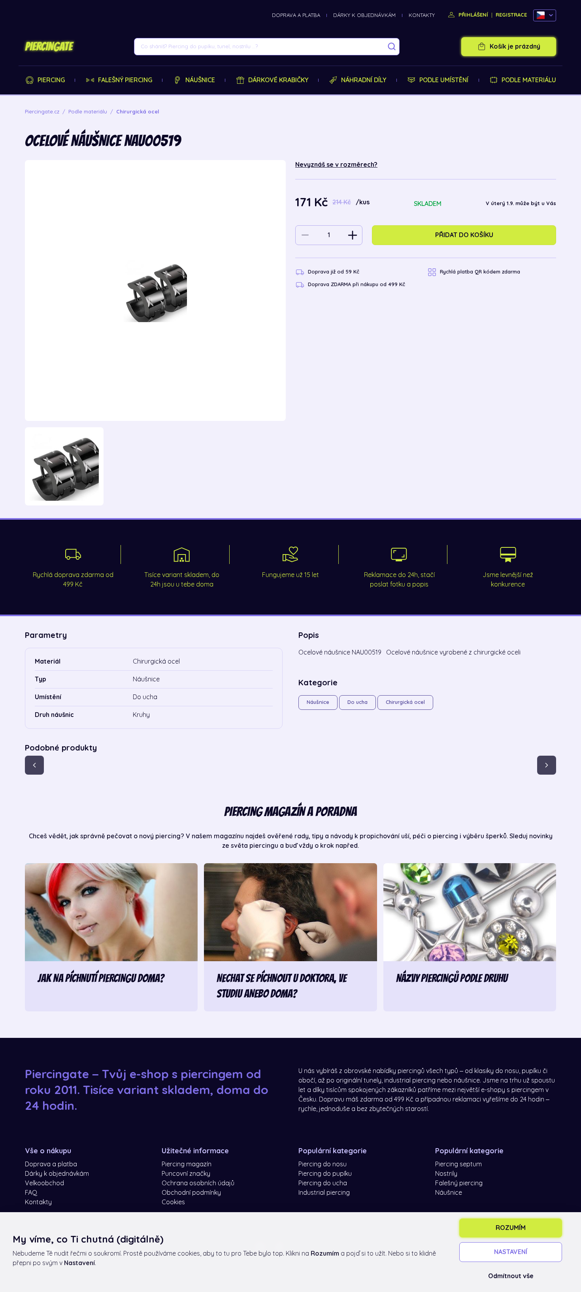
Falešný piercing (125, 80)
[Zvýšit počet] (352, 235)
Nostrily (446, 1173)
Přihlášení (472, 15)
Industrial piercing (324, 1192)
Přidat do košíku (464, 235)
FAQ (31, 1192)
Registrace (511, 15)
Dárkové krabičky (278, 80)
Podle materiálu (529, 80)
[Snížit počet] (305, 235)
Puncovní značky (186, 1173)
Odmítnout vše (511, 1276)
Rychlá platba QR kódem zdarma (480, 272)
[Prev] (34, 765)
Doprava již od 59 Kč (333, 272)
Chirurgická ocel (405, 702)
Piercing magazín (186, 1164)
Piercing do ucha (322, 1183)
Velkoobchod (44, 1183)
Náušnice (200, 80)
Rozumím (511, 1228)
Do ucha (357, 702)
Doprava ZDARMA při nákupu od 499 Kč (356, 284)
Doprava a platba (296, 15)
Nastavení (510, 1252)
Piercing (51, 80)
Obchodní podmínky (191, 1192)
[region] (155, 466)
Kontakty (422, 15)
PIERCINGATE (48, 46)
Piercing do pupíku (325, 1173)
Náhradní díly (363, 80)
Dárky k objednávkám (364, 15)
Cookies (173, 1202)
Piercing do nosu (322, 1164)
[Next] (546, 765)
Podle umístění (443, 80)
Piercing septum (458, 1164)
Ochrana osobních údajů (198, 1183)
